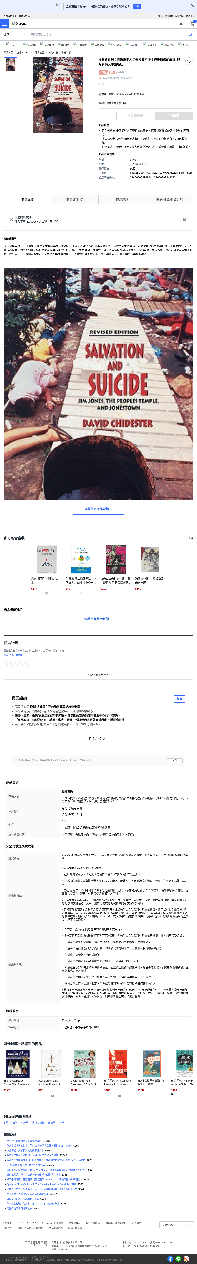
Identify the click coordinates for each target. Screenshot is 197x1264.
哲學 (61, 1122)
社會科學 (66, 52)
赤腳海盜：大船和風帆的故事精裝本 (25, 1150)
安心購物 (136, 1223)
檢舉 (175, 760)
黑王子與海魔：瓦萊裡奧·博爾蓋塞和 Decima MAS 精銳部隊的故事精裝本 (44, 1179)
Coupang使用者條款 (52, 1223)
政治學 (51, 1122)
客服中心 (179, 16)
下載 (137, 6)
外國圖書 (39, 52)
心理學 (24, 1122)
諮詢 (179, 698)
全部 (6, 34)
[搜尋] (190, 34)
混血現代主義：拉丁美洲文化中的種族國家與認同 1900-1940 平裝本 (42, 1189)
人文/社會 (53, 52)
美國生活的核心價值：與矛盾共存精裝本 (27, 1194)
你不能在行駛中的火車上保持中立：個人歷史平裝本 (33, 1203)
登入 (160, 16)
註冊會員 (169, 16)
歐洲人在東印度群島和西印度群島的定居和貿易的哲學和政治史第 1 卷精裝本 (46, 1160)
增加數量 (112, 118)
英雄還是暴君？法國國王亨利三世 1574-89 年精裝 (32, 1155)
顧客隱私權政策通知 (115, 1223)
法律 (15, 1122)
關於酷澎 (7, 1223)
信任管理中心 (93, 1223)
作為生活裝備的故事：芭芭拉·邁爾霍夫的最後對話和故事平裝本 (39, 1145)
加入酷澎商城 (56, 1228)
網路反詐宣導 (75, 1228)
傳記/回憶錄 (38, 1122)
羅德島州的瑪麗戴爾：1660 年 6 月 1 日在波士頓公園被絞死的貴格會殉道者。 (47, 1170)
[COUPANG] (36, 1244)
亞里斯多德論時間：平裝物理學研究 (25, 1141)
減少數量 (112, 114)
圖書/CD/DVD (24, 52)
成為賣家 (190, 16)
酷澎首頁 (8, 52)
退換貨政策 (74, 1223)
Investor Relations (27, 1222)
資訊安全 (7, 1228)
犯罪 (6, 1122)
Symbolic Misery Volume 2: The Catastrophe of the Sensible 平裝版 (42, 1184)
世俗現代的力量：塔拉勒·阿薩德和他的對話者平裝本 (34, 1174)
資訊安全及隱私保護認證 (30, 1228)
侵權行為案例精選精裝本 (19, 1208)
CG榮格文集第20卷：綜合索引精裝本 (26, 1165)
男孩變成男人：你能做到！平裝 (23, 1199)
